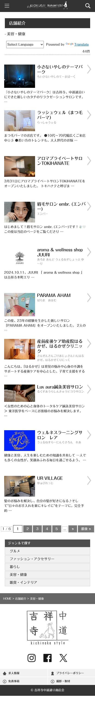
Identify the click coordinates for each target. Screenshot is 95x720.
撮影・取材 (63, 681)
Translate (81, 44)
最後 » (86, 528)
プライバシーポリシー (70, 673)
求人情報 (13, 673)
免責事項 (13, 681)
